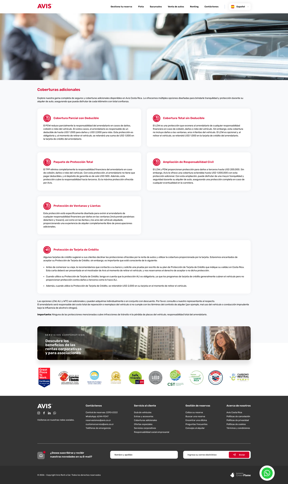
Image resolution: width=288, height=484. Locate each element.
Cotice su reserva (194, 412)
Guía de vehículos (143, 412)
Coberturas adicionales (145, 420)
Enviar (242, 455)
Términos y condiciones (238, 428)
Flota (141, 6)
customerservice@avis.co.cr (100, 424)
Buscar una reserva (195, 416)
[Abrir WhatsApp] (267, 473)
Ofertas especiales (143, 424)
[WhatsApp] (54, 413)
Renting (194, 6)
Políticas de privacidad (237, 420)
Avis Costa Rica (234, 412)
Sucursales (156, 6)
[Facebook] (44, 413)
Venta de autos (176, 6)
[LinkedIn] (49, 413)
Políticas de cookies (236, 424)
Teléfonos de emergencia (98, 428)
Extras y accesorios (143, 416)
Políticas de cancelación (238, 416)
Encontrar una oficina (196, 420)
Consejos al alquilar (195, 428)
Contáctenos (211, 6)
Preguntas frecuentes (197, 424)
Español (240, 6)
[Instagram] (38, 413)
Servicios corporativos (145, 428)
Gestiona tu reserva (121, 6)
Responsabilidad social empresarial (151, 432)
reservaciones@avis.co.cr (98, 420)
